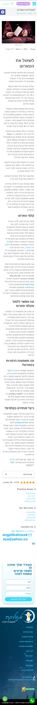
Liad (33, 49)
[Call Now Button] (32, 700)
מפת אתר (29, 661)
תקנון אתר (29, 665)
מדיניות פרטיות (27, 670)
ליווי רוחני (29, 651)
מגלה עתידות (30, 493)
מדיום (12, 459)
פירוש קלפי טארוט (26, 641)
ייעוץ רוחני (31, 496)
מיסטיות (13, 373)
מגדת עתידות (28, 284)
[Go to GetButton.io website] (5, 703)
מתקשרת (29, 627)
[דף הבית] (34, 13)
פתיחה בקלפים (30, 501)
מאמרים (8, 49)
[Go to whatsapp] (5, 698)
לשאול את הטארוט (26, 646)
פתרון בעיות (31, 499)
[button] (34, 3)
